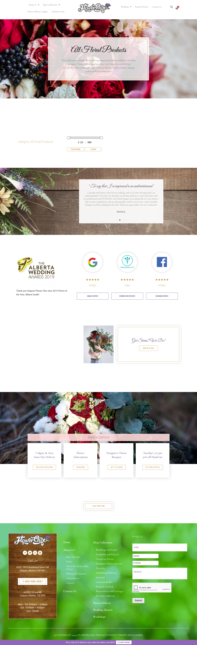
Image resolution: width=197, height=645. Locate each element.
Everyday (100, 568)
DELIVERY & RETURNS (44, 467)
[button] (117, 220)
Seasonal (100, 577)
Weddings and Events (106, 549)
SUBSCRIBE (80, 467)
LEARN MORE (123, 642)
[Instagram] (35, 553)
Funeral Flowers (141, 6)
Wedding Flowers (102, 610)
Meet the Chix (73, 557)
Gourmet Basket (104, 582)
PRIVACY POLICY (106, 635)
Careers (70, 582)
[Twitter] (30, 553)
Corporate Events (105, 559)
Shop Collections (50, 4)
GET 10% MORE (117, 467)
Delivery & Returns (76, 573)
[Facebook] (25, 553)
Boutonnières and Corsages (109, 591)
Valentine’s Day (58, 11)
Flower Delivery (102, 603)
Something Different (106, 572)
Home (66, 542)
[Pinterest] (40, 553)
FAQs (69, 561)
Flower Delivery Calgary (37, 11)
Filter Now (75, 149)
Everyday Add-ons (105, 595)
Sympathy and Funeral (107, 554)
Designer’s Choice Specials (109, 563)
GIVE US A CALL (148, 348)
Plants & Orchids (104, 586)
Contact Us (157, 6)
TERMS (122, 635)
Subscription (72, 578)
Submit (138, 600)
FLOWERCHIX (86, 635)
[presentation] (152, 588)
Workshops (99, 617)
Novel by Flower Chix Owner (77, 568)
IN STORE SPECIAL (152, 467)
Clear (93, 149)
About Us (32, 4)
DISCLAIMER (135, 635)
